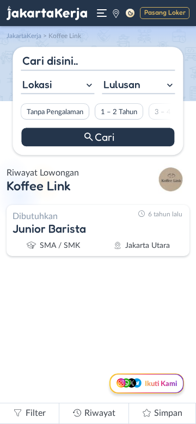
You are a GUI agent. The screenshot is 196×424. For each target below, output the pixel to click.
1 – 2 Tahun (119, 112)
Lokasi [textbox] (37, 84)
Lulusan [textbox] (121, 84)
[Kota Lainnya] (116, 13)
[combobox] (57, 85)
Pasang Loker (165, 12)
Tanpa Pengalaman (55, 112)
